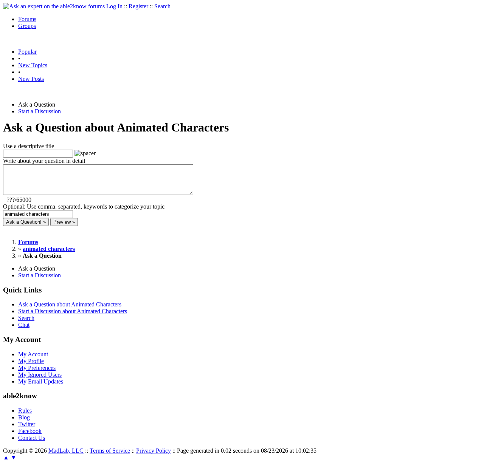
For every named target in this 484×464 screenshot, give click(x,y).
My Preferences (37, 368)
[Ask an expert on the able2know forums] (54, 6)
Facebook (30, 431)
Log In (114, 6)
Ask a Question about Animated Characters (69, 304)
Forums (27, 19)
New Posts (31, 79)
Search (162, 6)
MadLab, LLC (66, 450)
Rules (25, 410)
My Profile (31, 361)
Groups (27, 26)
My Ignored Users (40, 374)
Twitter (26, 424)
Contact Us (31, 438)
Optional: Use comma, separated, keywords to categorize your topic (83, 206)
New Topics (32, 65)
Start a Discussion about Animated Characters (72, 311)
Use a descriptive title (28, 146)
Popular (27, 51)
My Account (33, 354)
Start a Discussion (39, 111)
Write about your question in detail (44, 161)
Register (138, 6)
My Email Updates (40, 381)
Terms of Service (110, 450)
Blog (24, 417)
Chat (23, 325)
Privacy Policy (153, 450)
